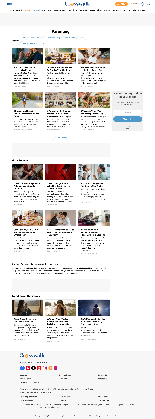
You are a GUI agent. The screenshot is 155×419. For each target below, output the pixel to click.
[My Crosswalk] (136, 4)
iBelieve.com (103, 397)
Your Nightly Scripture (77, 10)
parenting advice (30, 268)
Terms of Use (64, 379)
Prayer (107, 10)
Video (99, 10)
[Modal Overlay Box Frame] (127, 111)
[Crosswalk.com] (77, 4)
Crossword (47, 10)
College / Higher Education (33, 43)
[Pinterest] (28, 368)
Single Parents (36, 38)
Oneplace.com (103, 400)
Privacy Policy (25, 379)
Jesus (99, 271)
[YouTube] (39, 368)
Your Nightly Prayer (137, 10)
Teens (82, 38)
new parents (16, 271)
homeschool (55, 273)
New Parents (70, 38)
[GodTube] (55, 368)
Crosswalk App (65, 375)
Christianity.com (26, 400)
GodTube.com (64, 397)
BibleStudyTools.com (28, 397)
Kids (24, 38)
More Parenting (60, 137)
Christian (81, 268)
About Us (23, 375)
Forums (36, 10)
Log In (149, 4)
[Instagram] (44, 368)
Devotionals (59, 10)
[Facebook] (22, 368)
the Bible (89, 271)
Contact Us (102, 375)
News (92, 10)
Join (121, 4)
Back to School (119, 10)
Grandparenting (53, 38)
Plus (27, 10)
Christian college (70, 273)
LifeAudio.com (64, 400)
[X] (33, 368)
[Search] (9, 4)
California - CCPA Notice (29, 383)
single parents (31, 271)
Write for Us (102, 379)
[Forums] (50, 368)
